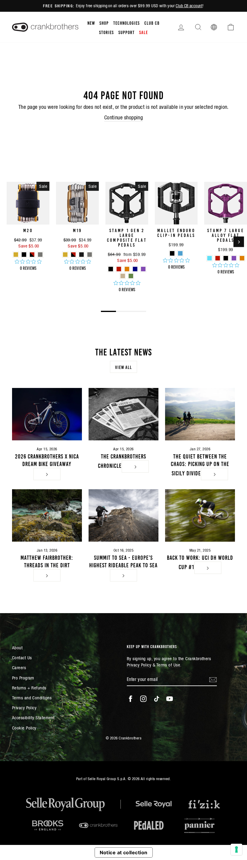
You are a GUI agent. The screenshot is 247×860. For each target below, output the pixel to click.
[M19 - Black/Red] (73, 254)
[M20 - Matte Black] (24, 254)
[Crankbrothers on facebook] (130, 698)
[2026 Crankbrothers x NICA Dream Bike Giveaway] (47, 414)
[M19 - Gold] (65, 254)
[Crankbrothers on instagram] (143, 698)
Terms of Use (168, 664)
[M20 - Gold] (16, 254)
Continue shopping (123, 117)
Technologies (126, 22)
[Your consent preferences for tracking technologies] (236, 849)
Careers (19, 667)
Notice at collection (124, 852)
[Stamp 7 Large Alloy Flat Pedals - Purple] (234, 258)
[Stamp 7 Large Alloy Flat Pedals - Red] (217, 258)
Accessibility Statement (33, 717)
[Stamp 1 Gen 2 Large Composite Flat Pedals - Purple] (143, 269)
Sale (143, 32)
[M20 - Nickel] (40, 254)
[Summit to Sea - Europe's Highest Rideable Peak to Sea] (123, 515)
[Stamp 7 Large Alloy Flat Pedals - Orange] (242, 258)
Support (126, 32)
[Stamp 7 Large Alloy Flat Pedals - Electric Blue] (209, 258)
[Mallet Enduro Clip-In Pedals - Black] (172, 253)
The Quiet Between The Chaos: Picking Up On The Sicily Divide (200, 464)
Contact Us (22, 657)
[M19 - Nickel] (89, 254)
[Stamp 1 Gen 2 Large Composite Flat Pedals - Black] (111, 269)
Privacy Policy (24, 707)
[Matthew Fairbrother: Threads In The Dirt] (47, 515)
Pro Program (23, 677)
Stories (106, 32)
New (91, 22)
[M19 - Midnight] (81, 254)
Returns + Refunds (29, 687)
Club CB (152, 22)
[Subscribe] (213, 679)
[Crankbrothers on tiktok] (156, 698)
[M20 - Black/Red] (32, 254)
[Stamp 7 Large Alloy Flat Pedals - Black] (226, 258)
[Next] (238, 242)
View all (123, 366)
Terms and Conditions (32, 697)
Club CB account (189, 5)
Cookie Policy (24, 727)
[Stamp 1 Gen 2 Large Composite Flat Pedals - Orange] (127, 269)
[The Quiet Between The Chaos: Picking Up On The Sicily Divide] (200, 414)
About (17, 647)
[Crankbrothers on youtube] (169, 698)
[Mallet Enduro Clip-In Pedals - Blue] (180, 253)
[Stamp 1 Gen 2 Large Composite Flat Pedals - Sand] (123, 276)
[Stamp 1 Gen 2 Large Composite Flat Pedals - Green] (131, 276)
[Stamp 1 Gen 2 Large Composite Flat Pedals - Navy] (135, 269)
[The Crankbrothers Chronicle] (123, 414)
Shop (104, 22)
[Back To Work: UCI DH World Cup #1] (200, 515)
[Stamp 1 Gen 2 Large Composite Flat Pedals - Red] (119, 269)
